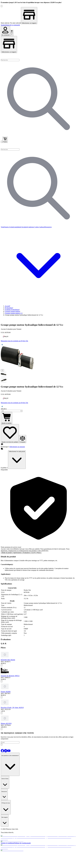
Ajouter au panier (6, 423)
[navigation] (38, 25)
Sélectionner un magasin (17, 447)
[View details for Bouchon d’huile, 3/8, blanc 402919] (5, 706)
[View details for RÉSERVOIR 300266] (5, 658)
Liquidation (17, 227)
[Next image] (3, 370)
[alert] (38, 511)
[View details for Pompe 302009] (5, 690)
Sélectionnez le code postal (17, 451)
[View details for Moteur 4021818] (5, 721)
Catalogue (31, 227)
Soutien (3, 25)
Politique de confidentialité (22, 843)
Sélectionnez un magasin (9, 52)
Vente (2, 227)
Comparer (22, 442)
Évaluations (26, 552)
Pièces (39, 552)
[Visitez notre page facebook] (2, 752)
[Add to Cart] (1, 713)
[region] (38, 15)
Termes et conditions (7, 843)
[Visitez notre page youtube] (8, 752)
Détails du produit (7, 552)
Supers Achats (8, 227)
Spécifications (17, 552)
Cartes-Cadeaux (39, 227)
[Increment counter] (22, 411)
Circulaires (24, 227)
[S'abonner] (1, 744)
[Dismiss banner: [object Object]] (1, 6)
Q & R (33, 552)
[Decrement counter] (1, 411)
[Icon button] (1, 665)
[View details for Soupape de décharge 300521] (5, 674)
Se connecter (5, 35)
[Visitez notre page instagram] (5, 752)
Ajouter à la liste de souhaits (10, 442)
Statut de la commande (13, 25)
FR (12, 33)
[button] (38, 145)
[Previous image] (1, 370)
